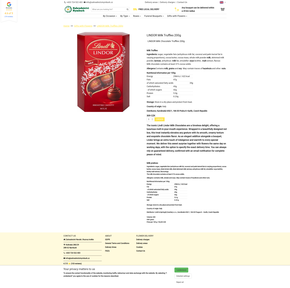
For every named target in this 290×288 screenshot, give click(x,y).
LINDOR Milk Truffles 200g (110, 25)
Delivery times (110, 247)
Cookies (139, 247)
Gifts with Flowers (176, 16)
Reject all (180, 282)
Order (159, 119)
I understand (181, 270)
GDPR (107, 239)
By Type (124, 16)
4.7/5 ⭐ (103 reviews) (72, 263)
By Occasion (109, 16)
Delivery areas (151, 2)
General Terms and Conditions (117, 243)
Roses (136, 16)
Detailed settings (183, 276)
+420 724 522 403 (74, 2)
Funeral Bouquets (153, 16)
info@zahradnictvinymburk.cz (99, 2)
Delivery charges (167, 2)
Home (66, 25)
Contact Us (182, 2)
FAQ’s (107, 251)
